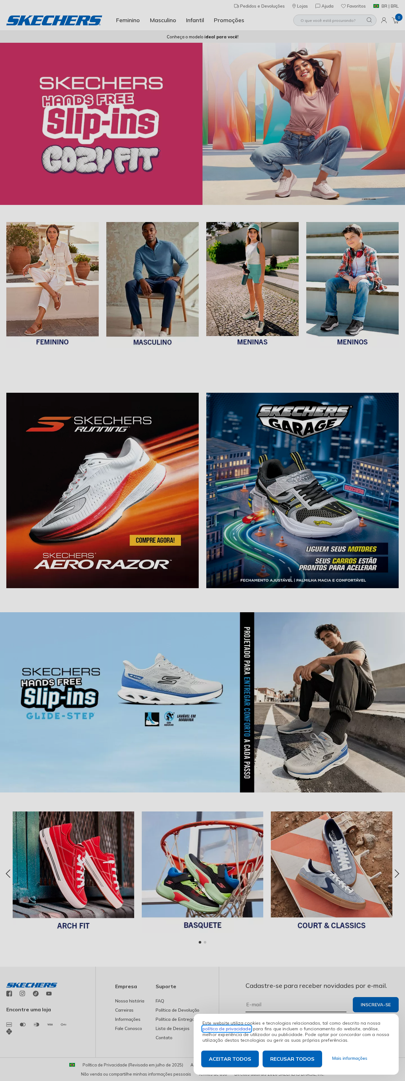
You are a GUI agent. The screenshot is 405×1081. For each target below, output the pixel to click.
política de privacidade (226, 1029)
